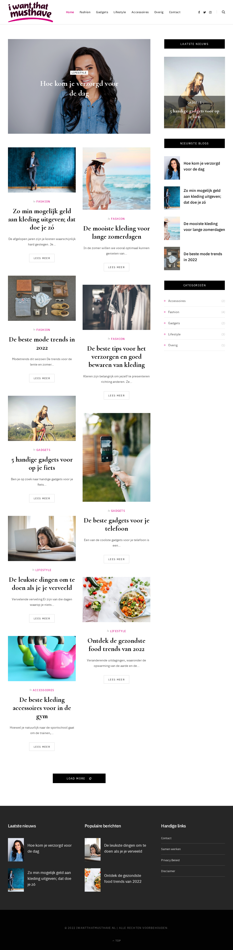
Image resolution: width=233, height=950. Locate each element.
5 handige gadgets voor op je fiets (42, 463)
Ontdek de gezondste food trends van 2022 (116, 644)
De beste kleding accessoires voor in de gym (42, 707)
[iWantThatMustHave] (30, 12)
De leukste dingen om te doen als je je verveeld (42, 583)
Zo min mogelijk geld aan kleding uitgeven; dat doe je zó (42, 219)
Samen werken (171, 849)
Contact (175, 12)
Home (70, 12)
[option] (194, 92)
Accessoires (140, 12)
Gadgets (102, 12)
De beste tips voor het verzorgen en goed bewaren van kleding (116, 356)
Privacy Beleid (170, 860)
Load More (76, 778)
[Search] (221, 12)
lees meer (42, 258)
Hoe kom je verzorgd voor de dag (202, 166)
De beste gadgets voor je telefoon (116, 524)
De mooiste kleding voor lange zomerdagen (116, 232)
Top (118, 940)
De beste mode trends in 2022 (42, 343)
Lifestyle (120, 12)
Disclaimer (168, 871)
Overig (159, 12)
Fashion (85, 12)
